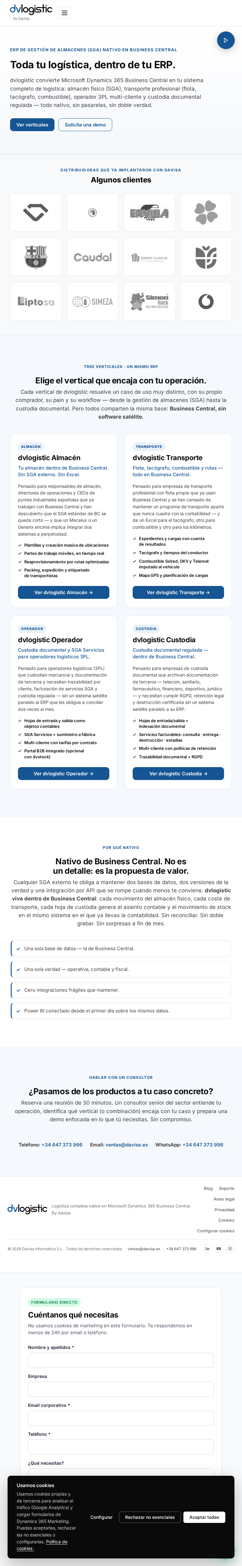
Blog (208, 1188)
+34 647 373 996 (62, 1145)
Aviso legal (224, 1198)
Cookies (226, 1220)
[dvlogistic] (31, 9)
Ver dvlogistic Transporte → (178, 592)
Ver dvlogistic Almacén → (63, 592)
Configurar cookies (215, 1230)
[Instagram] (230, 1248)
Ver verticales (32, 125)
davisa (64, 1212)
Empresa (37, 1376)
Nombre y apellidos (51, 1347)
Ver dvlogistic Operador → (64, 774)
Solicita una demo (85, 125)
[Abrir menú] (65, 13)
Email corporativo (49, 1405)
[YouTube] (218, 1248)
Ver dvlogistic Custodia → (178, 774)
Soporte (226, 1188)
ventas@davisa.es (127, 1145)
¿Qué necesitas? (46, 1463)
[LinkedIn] (207, 1248)
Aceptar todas (204, 1517)
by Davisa (21, 18)
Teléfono (39, 1434)
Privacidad (224, 1209)
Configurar (101, 1517)
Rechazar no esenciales (150, 1517)
